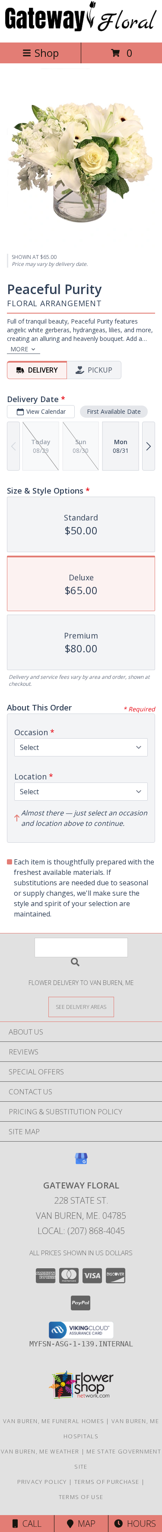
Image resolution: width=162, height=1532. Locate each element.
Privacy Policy (42, 1482)
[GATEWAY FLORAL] (81, 30)
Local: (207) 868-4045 (81, 1231)
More (19, 349)
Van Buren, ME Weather (40, 1451)
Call (29, 1523)
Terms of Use (81, 1497)
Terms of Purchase (107, 1482)
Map (84, 1523)
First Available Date (114, 411)
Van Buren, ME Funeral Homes (53, 1421)
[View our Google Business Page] (81, 1163)
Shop (47, 53)
